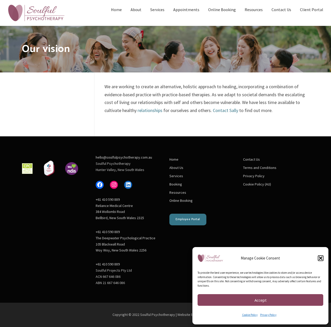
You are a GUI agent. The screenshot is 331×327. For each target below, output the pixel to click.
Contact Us (281, 9)
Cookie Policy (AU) (257, 184)
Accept (260, 300)
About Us (176, 167)
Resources (254, 9)
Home (116, 9)
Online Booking (222, 9)
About (136, 9)
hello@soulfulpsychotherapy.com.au (124, 157)
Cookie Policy (250, 315)
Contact (220, 110)
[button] (320, 258)
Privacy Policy (268, 315)
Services (157, 9)
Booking (175, 184)
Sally (233, 110)
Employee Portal (188, 219)
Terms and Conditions (259, 167)
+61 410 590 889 (108, 199)
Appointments (186, 9)
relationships (150, 110)
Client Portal (311, 9)
